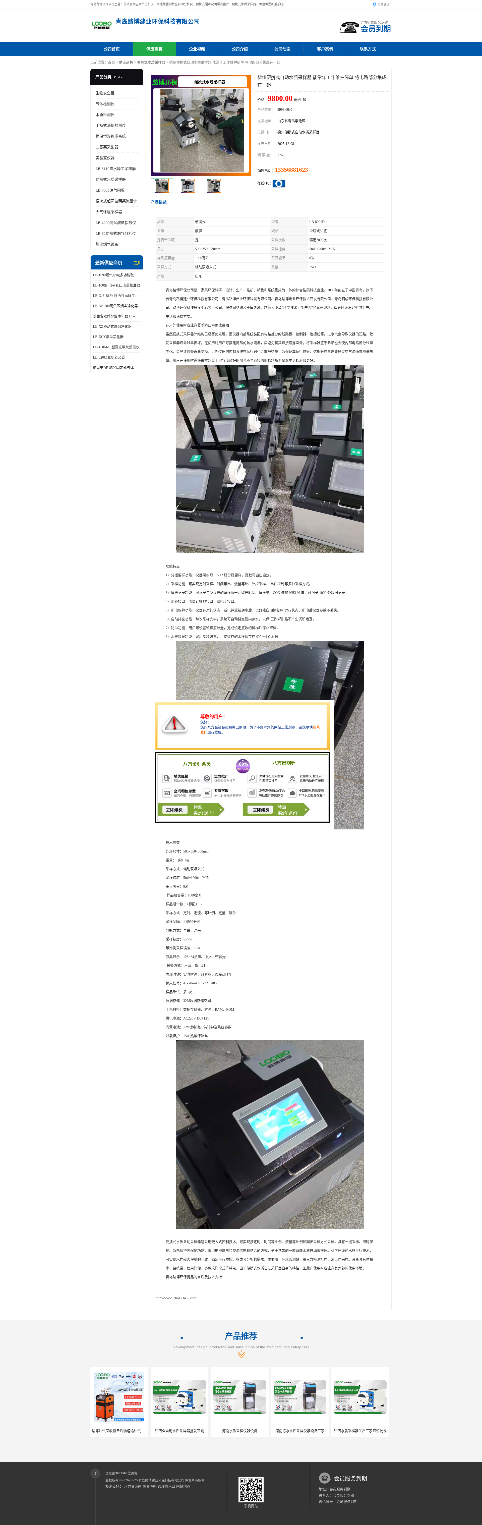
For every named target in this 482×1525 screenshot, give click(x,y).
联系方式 (368, 49)
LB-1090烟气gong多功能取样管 (117, 275)
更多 (136, 263)
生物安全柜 (105, 93)
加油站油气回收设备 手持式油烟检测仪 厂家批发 (310, 1431)
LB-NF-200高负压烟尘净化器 (115, 306)
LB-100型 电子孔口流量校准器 (116, 285)
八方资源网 (133, 1486)
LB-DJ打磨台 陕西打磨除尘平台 (117, 296)
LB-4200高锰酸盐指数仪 (116, 223)
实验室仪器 (105, 158)
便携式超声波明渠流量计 (116, 201)
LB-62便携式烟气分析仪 (116, 234)
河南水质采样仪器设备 (119, 1431)
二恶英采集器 (107, 147)
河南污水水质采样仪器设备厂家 (179, 1431)
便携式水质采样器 (151, 62)
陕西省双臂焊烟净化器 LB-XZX (117, 316)
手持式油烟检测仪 (111, 126)
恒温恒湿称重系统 (111, 136)
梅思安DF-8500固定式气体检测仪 (117, 368)
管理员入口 (166, 1486)
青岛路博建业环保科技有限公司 (161, 1480)
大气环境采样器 (109, 212)
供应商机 (154, 49)
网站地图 (183, 1486)
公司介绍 (240, 49)
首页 (111, 62)
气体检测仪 (105, 104)
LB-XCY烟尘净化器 (108, 337)
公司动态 (282, 49)
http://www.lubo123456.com (176, 1298)
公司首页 (112, 49)
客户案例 (325, 49)
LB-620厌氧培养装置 (109, 357)
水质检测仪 (105, 115)
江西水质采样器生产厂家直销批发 (239, 1431)
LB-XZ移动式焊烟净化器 (112, 326)
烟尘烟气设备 (107, 244)
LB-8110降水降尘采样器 (116, 169)
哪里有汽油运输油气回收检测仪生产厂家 (364, 1431)
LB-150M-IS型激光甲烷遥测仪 (116, 347)
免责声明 (150, 1486)
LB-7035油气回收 (110, 190)
